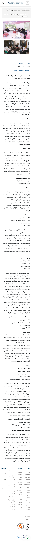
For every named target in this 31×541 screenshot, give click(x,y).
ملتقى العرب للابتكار (13, 492)
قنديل (13, 510)
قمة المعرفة (12, 471)
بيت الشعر (20, 498)
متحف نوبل (12, 497)
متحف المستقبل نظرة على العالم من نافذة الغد (16, 14)
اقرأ (7, 10)
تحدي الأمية (20, 478)
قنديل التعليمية (12, 506)
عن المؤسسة (27, 473)
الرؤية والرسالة (28, 491)
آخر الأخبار (27, 519)
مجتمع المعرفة (20, 503)
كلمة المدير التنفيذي (27, 478)
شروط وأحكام (28, 496)
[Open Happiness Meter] (28, 538)
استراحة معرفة (20, 483)
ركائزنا (28, 487)
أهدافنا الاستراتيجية (27, 483)
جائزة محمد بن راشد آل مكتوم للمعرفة (12, 477)
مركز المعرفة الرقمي (15, 10)
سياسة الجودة (28, 501)
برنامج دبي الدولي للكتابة (19, 492)
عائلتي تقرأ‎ (20, 508)
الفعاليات (27, 516)
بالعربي (20, 487)
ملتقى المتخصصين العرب (11, 485)
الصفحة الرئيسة (26, 10)
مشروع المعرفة (20, 473)
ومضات (26, 12)
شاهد (4, 477)
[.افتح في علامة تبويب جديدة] (24, 538)
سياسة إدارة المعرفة (28, 507)
